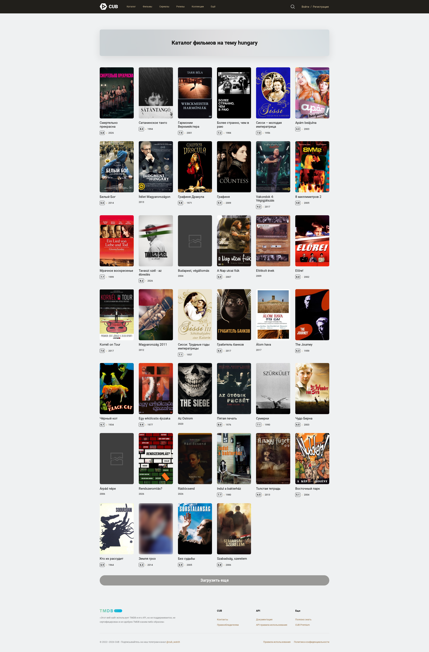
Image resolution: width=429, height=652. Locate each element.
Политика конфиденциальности (311, 642)
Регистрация (321, 6)
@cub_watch (173, 642)
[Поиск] (293, 6)
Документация (264, 619)
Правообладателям (228, 625)
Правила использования (277, 642)
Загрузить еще (214, 580)
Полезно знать (303, 619)
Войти (305, 6)
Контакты (222, 619)
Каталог (131, 6)
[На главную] (109, 6)
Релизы (180, 6)
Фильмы (147, 6)
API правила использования (271, 625)
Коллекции (198, 6)
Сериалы (164, 6)
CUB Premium (302, 625)
